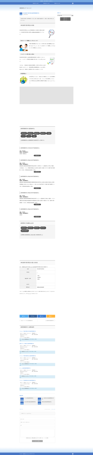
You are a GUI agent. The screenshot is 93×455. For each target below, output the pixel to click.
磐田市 (27, 14)
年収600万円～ (30, 133)
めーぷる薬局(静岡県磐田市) (25, 368)
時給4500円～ (36, 133)
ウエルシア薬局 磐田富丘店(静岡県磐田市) (28, 355)
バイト (29, 136)
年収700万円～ (23, 133)
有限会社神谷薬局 (35, 32)
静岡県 (25, 14)
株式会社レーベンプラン (25, 351)
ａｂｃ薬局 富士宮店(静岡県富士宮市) (48, 398)
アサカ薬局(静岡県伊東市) (28, 398)
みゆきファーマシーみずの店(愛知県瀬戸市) (27, 320)
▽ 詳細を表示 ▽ (37, 155)
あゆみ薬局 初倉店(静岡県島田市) (30, 401)
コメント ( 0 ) (53, 409)
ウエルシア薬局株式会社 (25, 339)
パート (23, 136)
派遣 (34, 136)
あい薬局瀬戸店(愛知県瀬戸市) (50, 320)
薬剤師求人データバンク (25, 8)
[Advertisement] (55, 8)
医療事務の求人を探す (46, 3)
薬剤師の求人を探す (36, 3)
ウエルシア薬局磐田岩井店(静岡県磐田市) (28, 380)
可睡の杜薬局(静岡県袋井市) (46, 401)
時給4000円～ (43, 133)
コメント (29, 293)
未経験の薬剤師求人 (24, 230)
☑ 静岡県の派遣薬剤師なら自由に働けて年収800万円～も (32, 234)
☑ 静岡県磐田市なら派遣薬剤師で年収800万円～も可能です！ (33, 140)
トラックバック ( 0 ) (47, 409)
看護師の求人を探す (57, 3)
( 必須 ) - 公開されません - (25, 422)
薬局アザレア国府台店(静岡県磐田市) (27, 343)
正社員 (49, 133)
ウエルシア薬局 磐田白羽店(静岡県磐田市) (28, 331)
